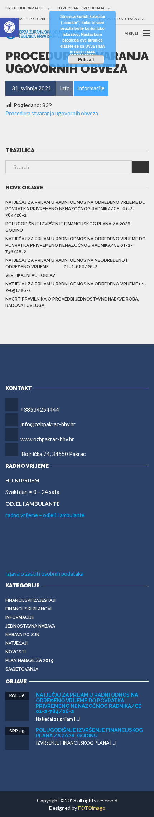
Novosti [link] (15, 651)
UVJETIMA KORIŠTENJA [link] (87, 49)
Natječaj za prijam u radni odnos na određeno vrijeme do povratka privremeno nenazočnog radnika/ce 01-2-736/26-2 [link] (75, 245)
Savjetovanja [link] (21, 669)
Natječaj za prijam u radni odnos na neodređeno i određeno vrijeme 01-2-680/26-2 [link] (66, 263)
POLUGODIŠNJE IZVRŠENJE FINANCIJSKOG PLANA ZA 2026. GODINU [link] (68, 227)
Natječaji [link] (16, 643)
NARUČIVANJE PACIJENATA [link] (81, 8)
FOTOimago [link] (91, 808)
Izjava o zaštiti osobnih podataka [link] (44, 573)
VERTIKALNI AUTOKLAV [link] (30, 275)
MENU (131, 33)
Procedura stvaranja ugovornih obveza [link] (51, 113)
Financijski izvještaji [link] (30, 600)
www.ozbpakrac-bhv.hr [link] (47, 439)
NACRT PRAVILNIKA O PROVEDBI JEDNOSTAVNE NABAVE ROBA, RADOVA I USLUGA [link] (72, 302)
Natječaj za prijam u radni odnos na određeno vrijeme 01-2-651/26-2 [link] (75, 287)
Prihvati (86, 59)
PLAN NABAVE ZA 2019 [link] (29, 660)
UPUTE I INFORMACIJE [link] (24, 8)
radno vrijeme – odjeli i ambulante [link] (45, 515)
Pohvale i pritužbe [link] (28, 19)
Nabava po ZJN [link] (22, 634)
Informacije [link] (19, 617)
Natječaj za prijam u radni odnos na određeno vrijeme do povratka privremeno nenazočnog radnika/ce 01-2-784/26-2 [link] (75, 209)
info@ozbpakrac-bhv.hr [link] (48, 424)
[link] (9, 27)
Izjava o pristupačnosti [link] (122, 19)
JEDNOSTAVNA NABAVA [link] (30, 626)
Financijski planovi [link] (28, 608)
